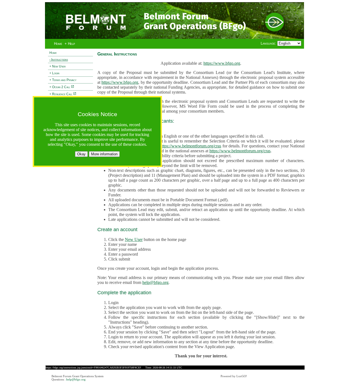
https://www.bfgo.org (221, 63)
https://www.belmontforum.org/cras (190, 146)
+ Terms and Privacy (62, 80)
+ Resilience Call (61, 94)
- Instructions (58, 59)
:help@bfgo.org (75, 379)
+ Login (54, 73)
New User (134, 239)
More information (104, 154)
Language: (269, 43)
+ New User (57, 66)
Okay (81, 154)
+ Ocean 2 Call (60, 87)
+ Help (70, 44)
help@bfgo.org (155, 282)
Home (58, 44)
